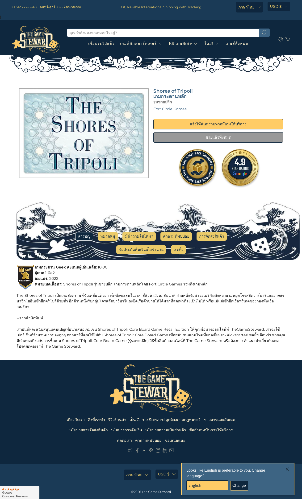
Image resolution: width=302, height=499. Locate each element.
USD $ (276, 6)
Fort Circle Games (170, 109)
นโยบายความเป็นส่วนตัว (165, 430)
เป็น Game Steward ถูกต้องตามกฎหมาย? (165, 419)
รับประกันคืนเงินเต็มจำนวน (141, 249)
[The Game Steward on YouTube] (144, 451)
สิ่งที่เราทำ (96, 419)
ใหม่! (208, 43)
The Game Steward (156, 492)
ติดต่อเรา (124, 440)
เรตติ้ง (178, 249)
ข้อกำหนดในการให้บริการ (211, 430)
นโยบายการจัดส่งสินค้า (88, 430)
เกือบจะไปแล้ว (101, 43)
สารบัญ (84, 236)
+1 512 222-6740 (24, 7)
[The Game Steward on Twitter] (130, 451)
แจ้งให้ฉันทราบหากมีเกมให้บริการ (218, 124)
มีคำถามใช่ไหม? (139, 236)
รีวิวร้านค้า (117, 419)
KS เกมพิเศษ (180, 43)
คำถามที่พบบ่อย (176, 236)
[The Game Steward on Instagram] (158, 451)
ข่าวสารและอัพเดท (219, 419)
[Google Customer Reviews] (19, 492)
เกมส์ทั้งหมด (237, 43)
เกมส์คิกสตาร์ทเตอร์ (138, 43)
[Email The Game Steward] (171, 451)
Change (239, 485)
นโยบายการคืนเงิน (126, 430)
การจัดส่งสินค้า (211, 236)
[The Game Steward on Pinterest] (151, 451)
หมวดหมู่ (107, 236)
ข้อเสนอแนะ (175, 440)
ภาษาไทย (246, 7)
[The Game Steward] (35, 39)
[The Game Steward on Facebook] (137, 451)
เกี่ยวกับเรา (76, 419)
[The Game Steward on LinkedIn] (165, 451)
